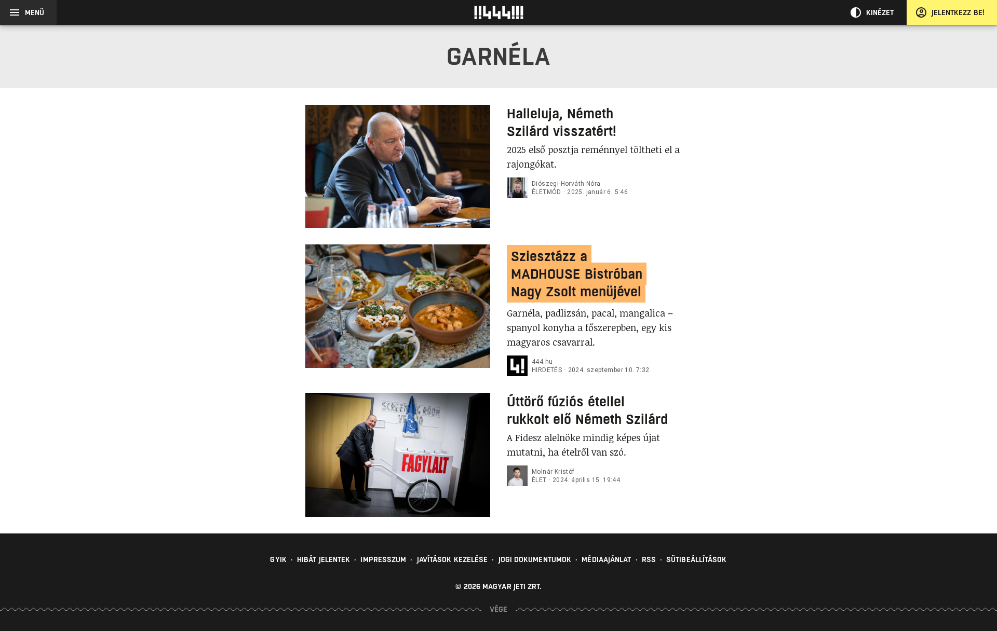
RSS (649, 559)
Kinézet (880, 12)
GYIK (278, 559)
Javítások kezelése (452, 559)
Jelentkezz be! (958, 12)
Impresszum (383, 559)
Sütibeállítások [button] (696, 559)
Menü (34, 12)
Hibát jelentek (323, 559)
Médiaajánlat (606, 559)
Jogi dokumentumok (535, 559)
